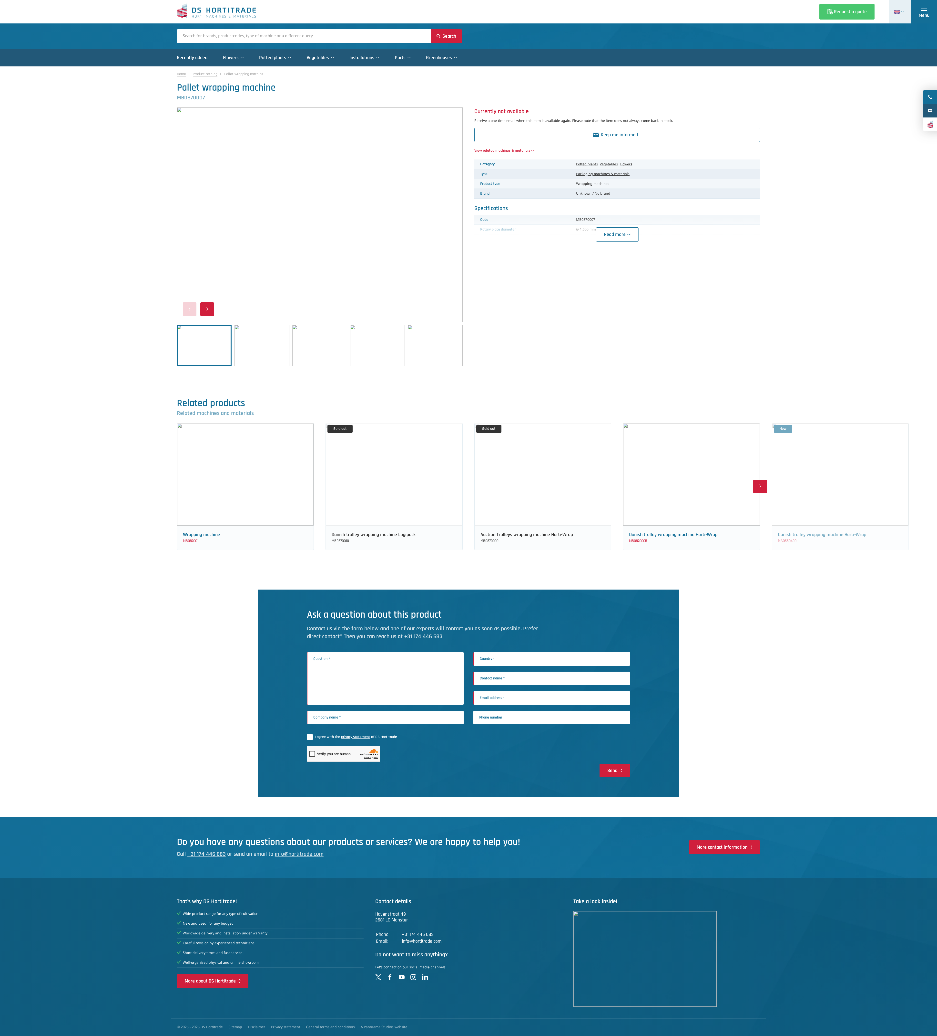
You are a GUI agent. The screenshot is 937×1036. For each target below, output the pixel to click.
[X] (378, 977)
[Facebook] (390, 977)
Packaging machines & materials (603, 174)
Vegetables (609, 164)
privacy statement (355, 737)
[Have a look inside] (666, 959)
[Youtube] (402, 977)
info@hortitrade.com (299, 854)
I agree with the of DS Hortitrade (356, 737)
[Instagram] (413, 977)
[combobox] (304, 36)
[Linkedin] (425, 977)
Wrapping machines (592, 184)
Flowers (626, 164)
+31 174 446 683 (206, 854)
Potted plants (587, 164)
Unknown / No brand (593, 193)
